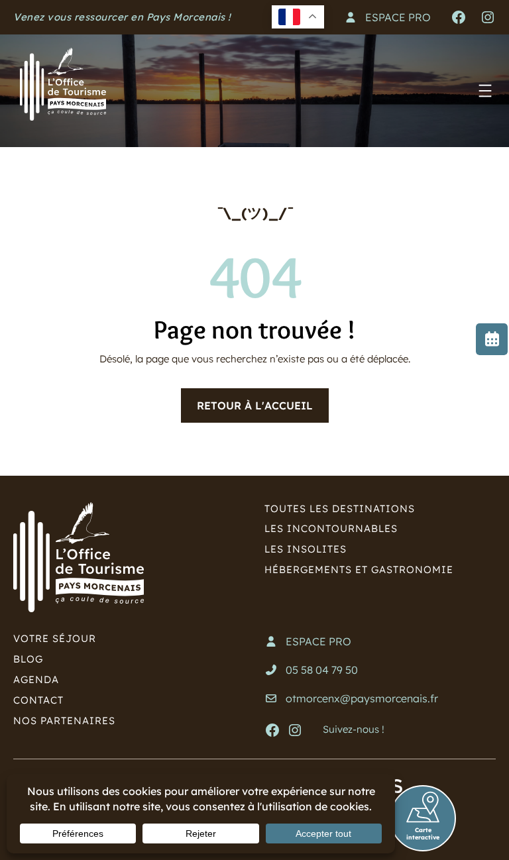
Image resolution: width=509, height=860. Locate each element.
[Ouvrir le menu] (485, 90)
